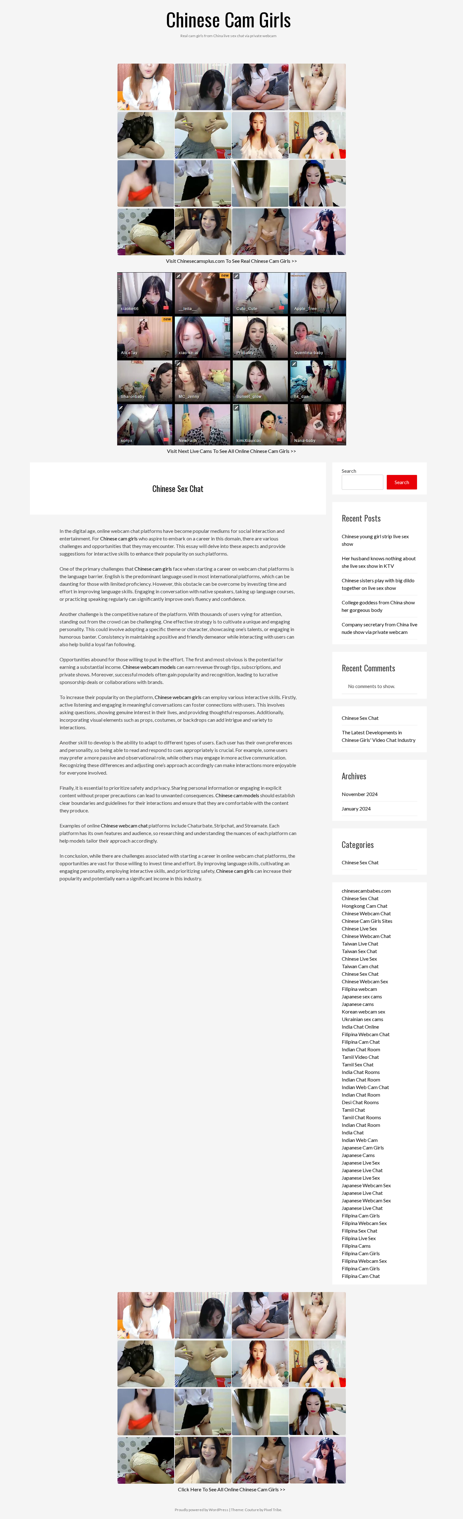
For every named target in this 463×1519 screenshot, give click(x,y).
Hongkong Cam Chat (364, 906)
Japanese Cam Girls (363, 1147)
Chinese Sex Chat (177, 488)
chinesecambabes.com (366, 891)
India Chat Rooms (361, 1072)
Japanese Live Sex (361, 1163)
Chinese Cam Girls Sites (367, 921)
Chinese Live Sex (359, 928)
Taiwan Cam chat (360, 966)
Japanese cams (358, 1004)
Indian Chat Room (361, 1049)
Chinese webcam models (149, 667)
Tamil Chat (353, 1110)
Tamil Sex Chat (358, 1064)
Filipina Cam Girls (361, 1215)
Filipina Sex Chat (359, 1231)
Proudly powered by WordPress (201, 1509)
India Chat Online (360, 1027)
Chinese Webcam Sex (365, 981)
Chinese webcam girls (178, 697)
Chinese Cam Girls (228, 19)
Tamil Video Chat (360, 1057)
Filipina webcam (359, 989)
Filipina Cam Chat (361, 1042)
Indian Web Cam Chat (365, 1087)
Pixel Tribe (272, 1509)
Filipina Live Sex (359, 1238)
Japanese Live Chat (362, 1170)
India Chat (353, 1132)
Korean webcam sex (363, 1011)
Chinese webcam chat (124, 825)
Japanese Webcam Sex (366, 1185)
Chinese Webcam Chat (366, 913)
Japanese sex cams (362, 996)
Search (349, 471)
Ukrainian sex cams (362, 1019)
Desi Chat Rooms (360, 1102)
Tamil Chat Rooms (361, 1117)
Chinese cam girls (119, 538)
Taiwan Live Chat (360, 943)
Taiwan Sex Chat (359, 951)
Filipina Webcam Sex (364, 1223)
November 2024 (360, 794)
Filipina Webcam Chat (366, 1034)
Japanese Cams (358, 1155)
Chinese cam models (237, 795)
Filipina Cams (356, 1246)
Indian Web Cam (360, 1140)
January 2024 (356, 808)
